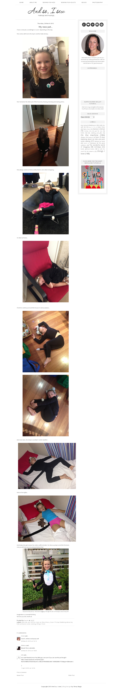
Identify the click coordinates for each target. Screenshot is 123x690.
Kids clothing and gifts (95, 133)
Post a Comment (21, 672)
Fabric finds (101, 127)
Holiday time (88, 131)
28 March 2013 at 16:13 (29, 641)
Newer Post (20, 675)
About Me (33, 2)
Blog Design (67, 686)
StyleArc (85, 143)
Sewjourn (90, 137)
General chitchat (99, 129)
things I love (41, 624)
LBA (22, 655)
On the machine (89, 135)
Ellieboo (23, 645)
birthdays (97, 147)
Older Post (71, 675)
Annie (23, 636)
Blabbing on (92, 125)
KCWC (82, 133)
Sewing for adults (68, 2)
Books (84, 2)
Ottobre (83, 137)
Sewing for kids (49, 2)
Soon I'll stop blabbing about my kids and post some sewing (93, 139)
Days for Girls (92, 127)
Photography (97, 2)
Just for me (98, 131)
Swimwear (93, 143)
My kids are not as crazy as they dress (35, 622)
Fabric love (86, 129)
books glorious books (87, 149)
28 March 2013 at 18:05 (29, 650)
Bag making (84, 125)
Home (22, 2)
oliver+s (91, 151)
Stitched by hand (99, 141)
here (85, 107)
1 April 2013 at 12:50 (28, 668)
